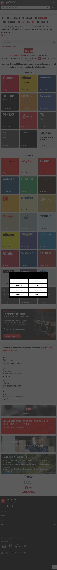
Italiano (18, 281)
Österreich (37, 285)
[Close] (45, 275)
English (37, 290)
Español (18, 294)
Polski (37, 294)
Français (37, 281)
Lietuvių (18, 290)
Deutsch (18, 285)
